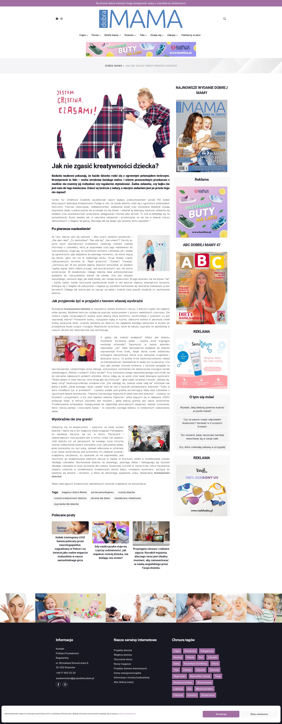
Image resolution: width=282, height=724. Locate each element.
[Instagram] (61, 19)
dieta (176, 663)
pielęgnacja (207, 650)
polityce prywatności (127, 714)
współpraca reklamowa (127, 498)
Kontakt (60, 648)
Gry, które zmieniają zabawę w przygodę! (202, 447)
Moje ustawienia (259, 714)
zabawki (212, 657)
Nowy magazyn (122, 663)
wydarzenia (208, 695)
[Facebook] (57, 19)
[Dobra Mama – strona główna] (141, 18)
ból (189, 688)
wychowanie (204, 682)
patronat (178, 695)
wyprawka (180, 676)
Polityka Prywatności (67, 653)
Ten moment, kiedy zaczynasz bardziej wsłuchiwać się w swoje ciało (202, 437)
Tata (142, 35)
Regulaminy (62, 657)
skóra (215, 663)
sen (201, 657)
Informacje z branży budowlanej (131, 677)
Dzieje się (156, 35)
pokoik (190, 657)
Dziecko (129, 35)
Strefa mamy (111, 35)
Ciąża (82, 35)
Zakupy (171, 35)
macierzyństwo (204, 688)
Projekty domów (123, 650)
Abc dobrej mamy (124, 682)
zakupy (187, 669)
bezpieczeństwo (183, 682)
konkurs (192, 695)
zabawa (200, 669)
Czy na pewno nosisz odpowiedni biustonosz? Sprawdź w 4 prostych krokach (202, 423)
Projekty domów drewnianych (130, 668)
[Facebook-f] (58, 684)
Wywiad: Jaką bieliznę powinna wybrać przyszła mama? (202, 409)
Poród (95, 35)
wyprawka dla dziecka (66, 504)
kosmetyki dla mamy (195, 663)
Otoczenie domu (123, 659)
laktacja (178, 688)
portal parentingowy (102, 492)
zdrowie (214, 669)
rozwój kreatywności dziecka (70, 498)
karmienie (190, 650)
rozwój (178, 657)
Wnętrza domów (123, 654)
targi (218, 676)
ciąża (177, 650)
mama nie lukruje (200, 676)
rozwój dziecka (126, 492)
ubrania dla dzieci (100, 498)
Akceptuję (221, 714)
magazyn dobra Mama (74, 492)
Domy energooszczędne (127, 672)
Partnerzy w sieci (191, 35)
